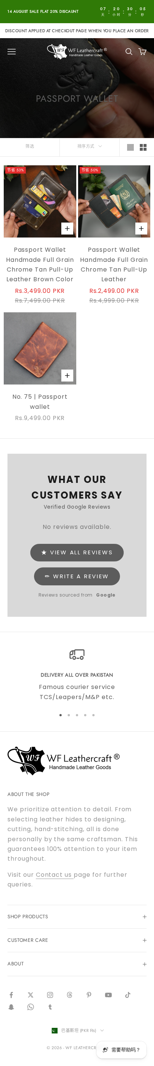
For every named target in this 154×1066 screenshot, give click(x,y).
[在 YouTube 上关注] (108, 995)
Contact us (55, 874)
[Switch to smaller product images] (143, 147)
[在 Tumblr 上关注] (50, 1007)
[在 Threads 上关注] (69, 995)
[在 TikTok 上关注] (128, 995)
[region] (77, 674)
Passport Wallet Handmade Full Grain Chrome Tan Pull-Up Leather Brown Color (40, 264)
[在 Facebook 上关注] (11, 995)
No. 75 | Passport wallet (40, 401)
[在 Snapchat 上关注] (11, 1007)
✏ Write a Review (77, 576)
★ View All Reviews (77, 552)
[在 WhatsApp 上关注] (30, 1007)
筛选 (29, 146)
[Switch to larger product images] (130, 147)
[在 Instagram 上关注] (50, 995)
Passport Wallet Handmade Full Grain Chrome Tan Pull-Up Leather (114, 264)
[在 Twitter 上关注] (30, 995)
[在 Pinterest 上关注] (89, 995)
